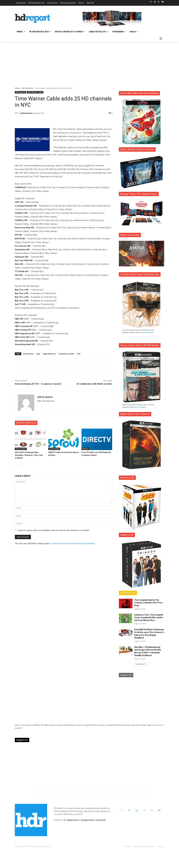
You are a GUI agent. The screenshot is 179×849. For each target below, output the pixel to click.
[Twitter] (158, 2)
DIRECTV (85, 449)
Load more (140, 664)
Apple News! (73, 820)
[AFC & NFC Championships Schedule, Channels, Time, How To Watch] (30, 439)
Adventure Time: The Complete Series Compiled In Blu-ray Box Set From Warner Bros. (148, 617)
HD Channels (27, 88)
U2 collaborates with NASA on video (94, 384)
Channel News (21, 449)
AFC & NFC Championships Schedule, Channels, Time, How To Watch (29, 455)
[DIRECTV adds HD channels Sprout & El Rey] (63, 439)
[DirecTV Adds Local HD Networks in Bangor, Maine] (97, 439)
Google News (87, 820)
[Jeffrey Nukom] (16, 113)
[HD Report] (33, 18)
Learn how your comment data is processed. (73, 543)
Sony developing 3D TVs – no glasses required (38, 384)
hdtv (38, 354)
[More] (88, 120)
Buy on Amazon (140, 407)
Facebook (101, 820)
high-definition (49, 354)
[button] (160, 38)
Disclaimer (150, 846)
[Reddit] (144, 810)
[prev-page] (16, 464)
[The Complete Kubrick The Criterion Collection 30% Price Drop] (125, 603)
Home (17, 88)
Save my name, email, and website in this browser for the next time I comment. (53, 530)
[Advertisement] (89, 63)
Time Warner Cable (35, 92)
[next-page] (21, 464)
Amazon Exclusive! (146, 332)
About (127, 846)
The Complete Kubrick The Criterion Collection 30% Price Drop (148, 603)
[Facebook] (151, 2)
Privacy (161, 846)
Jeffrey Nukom (26, 113)
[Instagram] (154, 2)
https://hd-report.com (45, 401)
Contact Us (138, 846)
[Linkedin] (137, 810)
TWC (79, 354)
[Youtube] (162, 2)
